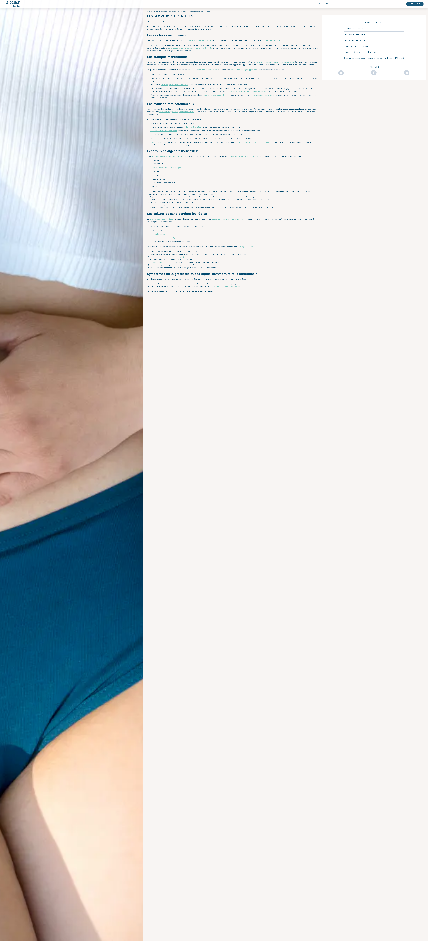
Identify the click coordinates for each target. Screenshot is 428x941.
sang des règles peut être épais (161, 219)
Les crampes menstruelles (355, 34)
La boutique (415, 4)
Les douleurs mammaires (354, 28)
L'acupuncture (155, 142)
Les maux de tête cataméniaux (356, 40)
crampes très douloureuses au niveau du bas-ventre (275, 62)
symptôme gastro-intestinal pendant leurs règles (246, 156)
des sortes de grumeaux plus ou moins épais (229, 219)
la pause (149, 11)
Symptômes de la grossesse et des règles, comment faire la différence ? (374, 58)
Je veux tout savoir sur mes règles (165, 11)
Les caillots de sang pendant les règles (360, 52)
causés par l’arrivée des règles (201, 48)
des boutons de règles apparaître (243, 70)
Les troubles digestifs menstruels (357, 46)
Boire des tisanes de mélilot (160, 262)
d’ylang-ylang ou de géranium (215, 95)
